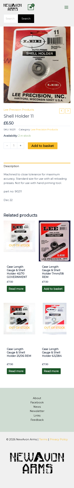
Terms (43, 439)
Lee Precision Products (19, 109)
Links (37, 415)
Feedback (37, 419)
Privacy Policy (59, 439)
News (37, 406)
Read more (16, 288)
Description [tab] (11, 166)
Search (26, 18)
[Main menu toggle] (66, 7)
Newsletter (37, 411)
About (37, 398)
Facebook (37, 402)
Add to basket (42, 146)
